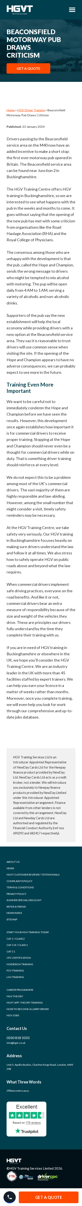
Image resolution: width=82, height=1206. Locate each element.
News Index (14, 913)
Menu (70, 9)
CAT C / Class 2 (16, 938)
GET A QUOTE (28, 68)
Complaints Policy (19, 881)
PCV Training (15, 970)
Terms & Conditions (20, 887)
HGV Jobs (13, 1015)
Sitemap (12, 919)
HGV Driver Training (31, 110)
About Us (13, 861)
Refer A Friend (16, 906)
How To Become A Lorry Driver (28, 1009)
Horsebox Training (20, 964)
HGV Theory (15, 996)
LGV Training (15, 977)
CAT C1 (11, 951)
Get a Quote (48, 1197)
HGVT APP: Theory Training (25, 1002)
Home (11, 110)
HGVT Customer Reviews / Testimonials (33, 874)
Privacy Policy (16, 893)
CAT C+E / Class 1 (17, 945)
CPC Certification (19, 957)
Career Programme (20, 989)
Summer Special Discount (24, 900)
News (10, 868)
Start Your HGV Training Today (28, 932)
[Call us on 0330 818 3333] (9, 1197)
